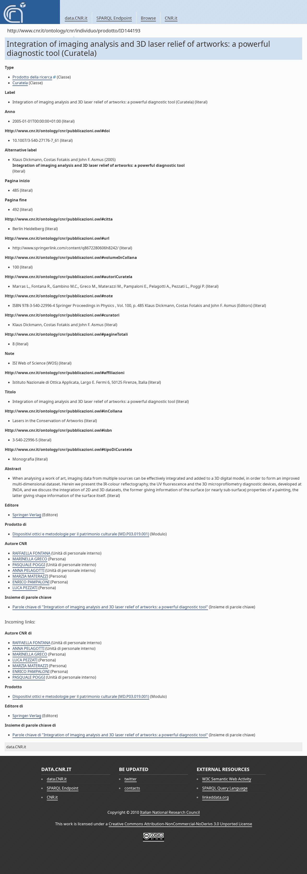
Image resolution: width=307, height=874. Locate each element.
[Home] (30, 12)
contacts (132, 788)
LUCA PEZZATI (24, 587)
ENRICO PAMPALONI (30, 582)
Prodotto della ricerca (32, 77)
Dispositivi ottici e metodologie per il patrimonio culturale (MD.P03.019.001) (80, 534)
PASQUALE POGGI (28, 564)
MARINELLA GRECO (29, 559)
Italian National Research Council (170, 812)
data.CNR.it (76, 18)
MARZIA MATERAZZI (30, 576)
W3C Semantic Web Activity (226, 779)
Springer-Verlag (26, 514)
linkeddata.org (215, 797)
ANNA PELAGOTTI (28, 570)
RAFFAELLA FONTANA (31, 553)
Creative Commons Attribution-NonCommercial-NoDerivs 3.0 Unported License (180, 823)
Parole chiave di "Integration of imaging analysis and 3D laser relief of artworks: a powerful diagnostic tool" (110, 607)
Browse (148, 18)
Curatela (20, 82)
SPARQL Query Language (225, 788)
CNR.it (171, 18)
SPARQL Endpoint (114, 18)
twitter (130, 779)
